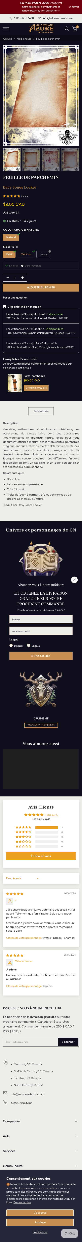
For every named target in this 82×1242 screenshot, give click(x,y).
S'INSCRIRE (40, 656)
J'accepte (40, 1212)
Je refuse (40, 1222)
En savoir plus (22, 1202)
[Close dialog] (74, 580)
